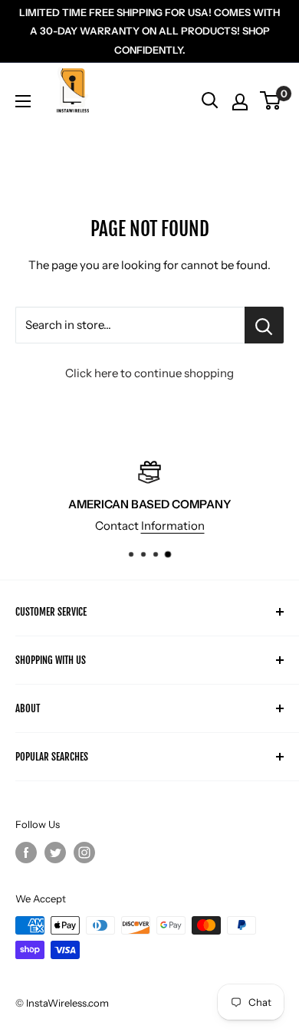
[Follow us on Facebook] (26, 852)
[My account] (240, 102)
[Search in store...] (264, 325)
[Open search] (210, 100)
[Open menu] (23, 101)
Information (173, 525)
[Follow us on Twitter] (55, 852)
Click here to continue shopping (149, 373)
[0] (271, 100)
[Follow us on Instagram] (84, 852)
